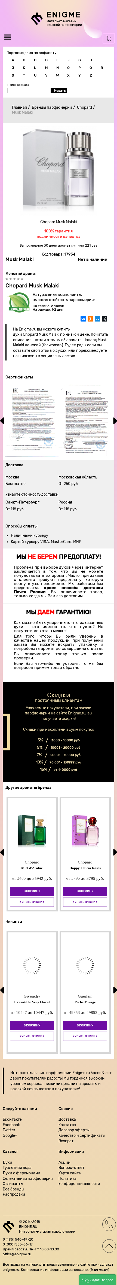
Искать (60, 91)
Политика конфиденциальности (79, 1181)
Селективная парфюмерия (28, 1178)
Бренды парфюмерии (52, 107)
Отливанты (13, 1183)
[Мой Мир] (97, 321)
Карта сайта (70, 1173)
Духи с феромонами (21, 1173)
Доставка (67, 1119)
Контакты (67, 1125)
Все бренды (13, 1189)
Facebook (11, 1125)
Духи (7, 1162)
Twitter (9, 1130)
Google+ (10, 1135)
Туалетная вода (17, 1167)
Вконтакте (12, 1119)
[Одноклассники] (90, 321)
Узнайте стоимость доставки (32, 494)
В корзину (32, 891)
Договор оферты (74, 1130)
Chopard (84, 107)
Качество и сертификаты (82, 1135)
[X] (104, 321)
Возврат (66, 1141)
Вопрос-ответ (71, 1167)
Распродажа (14, 1194)
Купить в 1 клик (32, 902)
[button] (97, 1279)
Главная (19, 107)
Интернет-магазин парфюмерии (41, 1073)
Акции (64, 1162)
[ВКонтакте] (83, 321)
